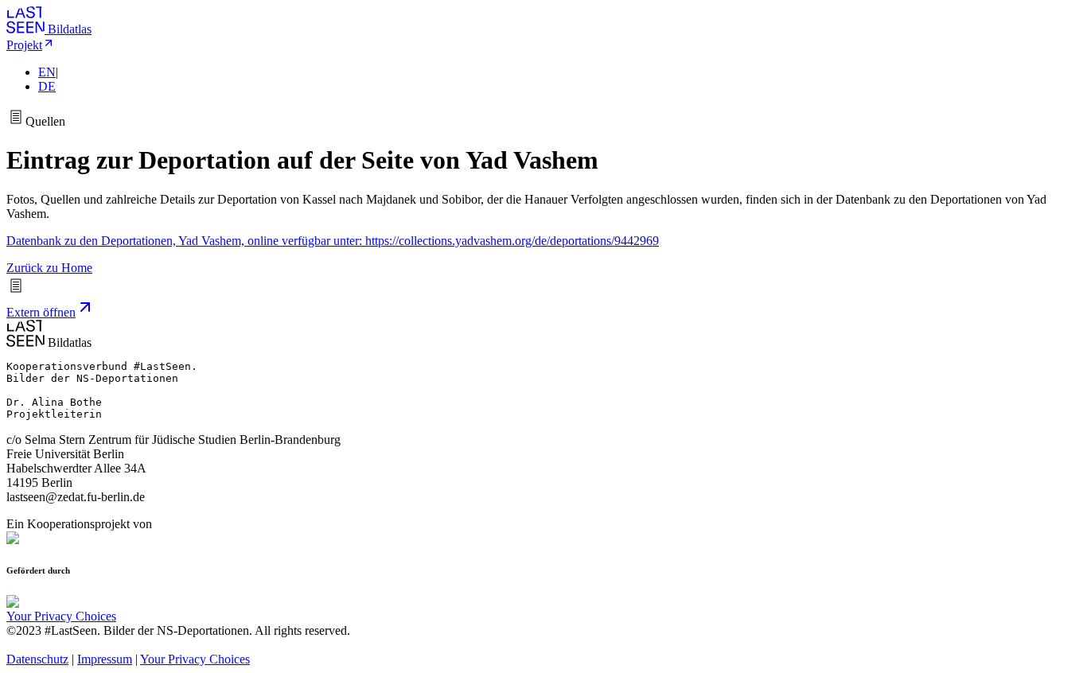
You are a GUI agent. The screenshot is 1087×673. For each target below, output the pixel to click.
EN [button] (47, 72)
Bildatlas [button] (70, 29)
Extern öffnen (41, 312)
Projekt (24, 45)
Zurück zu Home (49, 267)
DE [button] (47, 86)
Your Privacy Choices (61, 616)
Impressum (104, 659)
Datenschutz (37, 659)
